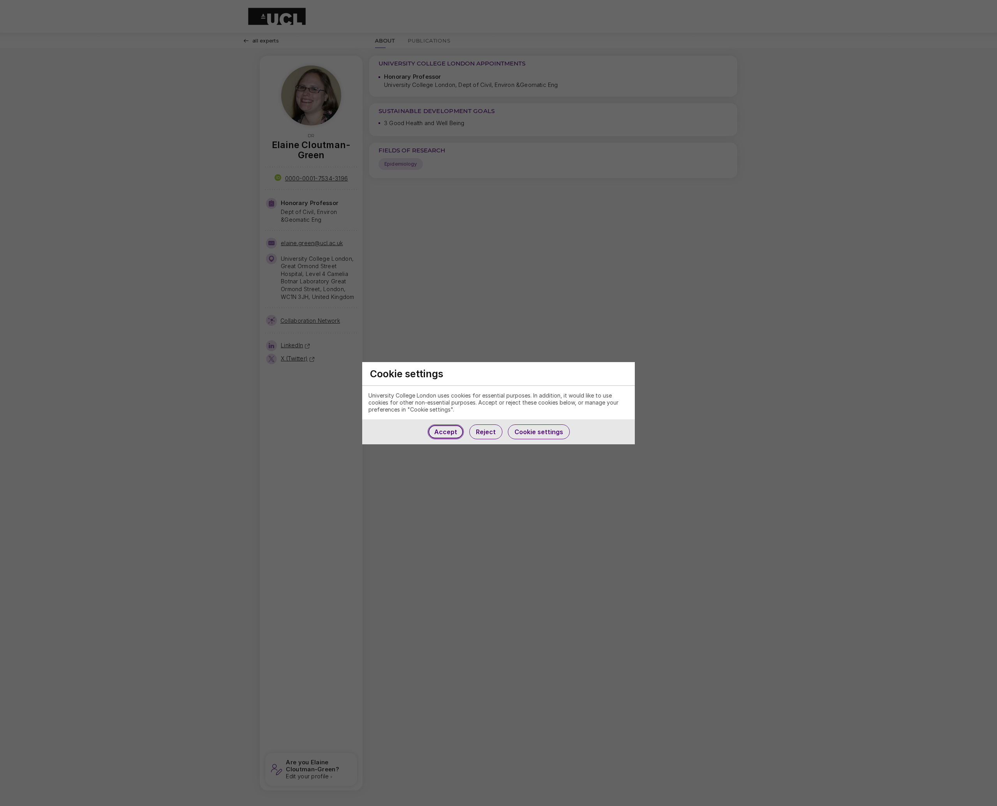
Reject (486, 432)
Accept (445, 432)
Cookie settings (538, 432)
